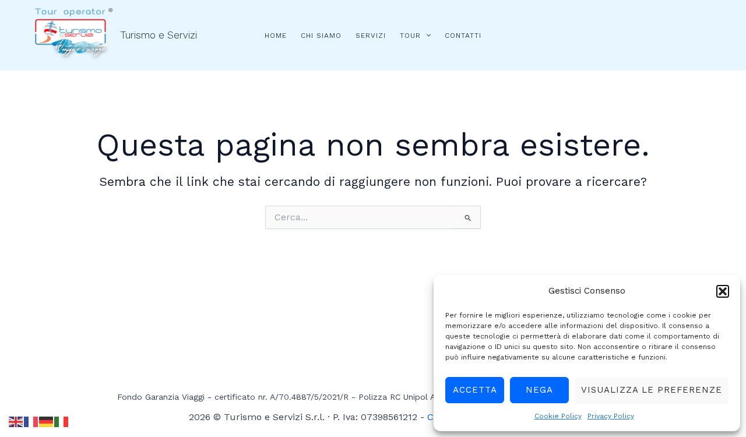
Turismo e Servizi (159, 35)
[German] (46, 421)
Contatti (463, 35)
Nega (539, 390)
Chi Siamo (321, 35)
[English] (16, 421)
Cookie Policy (558, 416)
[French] (31, 421)
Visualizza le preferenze (651, 390)
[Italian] (61, 421)
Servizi (371, 35)
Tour (410, 35)
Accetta (475, 390)
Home (276, 35)
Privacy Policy (610, 416)
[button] (723, 291)
